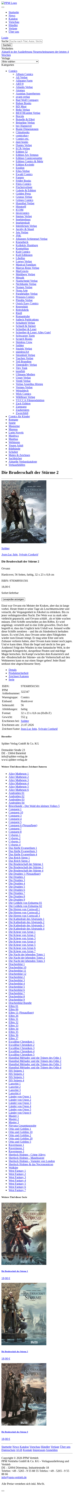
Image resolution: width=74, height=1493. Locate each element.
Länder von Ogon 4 (20, 1106)
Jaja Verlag (22, 232)
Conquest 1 (15, 809)
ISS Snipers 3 (16, 1077)
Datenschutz (8, 1450)
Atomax (20, 90)
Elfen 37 (13, 1038)
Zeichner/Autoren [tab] (19, 676)
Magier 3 (14, 1122)
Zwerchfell (22, 413)
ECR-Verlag (23, 148)
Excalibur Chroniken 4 (21, 1051)
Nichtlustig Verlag (26, 284)
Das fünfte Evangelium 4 (23, 854)
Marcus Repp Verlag (27, 267)
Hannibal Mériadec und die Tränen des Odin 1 (35, 1057)
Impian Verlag (24, 216)
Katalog (13, 18)
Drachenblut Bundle (20, 1002)
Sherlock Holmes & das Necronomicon (31, 1164)
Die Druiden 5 (17, 886)
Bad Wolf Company (27, 100)
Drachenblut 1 (17, 964)
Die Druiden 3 (17, 880)
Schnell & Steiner (26, 326)
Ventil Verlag (23, 380)
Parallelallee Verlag (27, 293)
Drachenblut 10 (17, 967)
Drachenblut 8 (17, 996)
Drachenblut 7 (17, 993)
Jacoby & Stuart (25, 229)
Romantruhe (23, 316)
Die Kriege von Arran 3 (22, 938)
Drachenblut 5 (17, 986)
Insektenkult (23, 222)
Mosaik (20, 277)
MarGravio (22, 271)
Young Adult (16, 445)
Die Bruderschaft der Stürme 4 (26, 870)
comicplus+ (22, 135)
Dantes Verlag (24, 145)
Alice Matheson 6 (19, 789)
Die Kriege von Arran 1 (22, 931)
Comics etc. (22, 138)
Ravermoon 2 (16, 1148)
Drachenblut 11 (17, 970)
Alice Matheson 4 (19, 783)
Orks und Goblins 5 (20, 1141)
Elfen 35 (13, 1031)
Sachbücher (15, 458)
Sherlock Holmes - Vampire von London (32, 1161)
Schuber (13, 451)
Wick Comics (23, 393)
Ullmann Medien (25, 374)
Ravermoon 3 (16, 1151)
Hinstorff (21, 206)
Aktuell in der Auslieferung (17, 51)
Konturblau (22, 248)
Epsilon (20, 167)
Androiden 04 (16, 802)
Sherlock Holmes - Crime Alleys (27, 1154)
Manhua (13, 439)
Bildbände (14, 448)
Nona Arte (22, 290)
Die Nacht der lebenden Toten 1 (27, 954)
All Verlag (21, 77)
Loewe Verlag (24, 261)
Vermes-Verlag (24, 387)
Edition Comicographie (29, 158)
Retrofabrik (22, 309)
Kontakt (27, 1450)
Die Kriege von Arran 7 (22, 951)
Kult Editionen (24, 254)
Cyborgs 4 (14, 844)
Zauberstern (22, 409)
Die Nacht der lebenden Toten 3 (27, 960)
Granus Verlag (24, 196)
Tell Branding (23, 361)
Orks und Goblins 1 (20, 1128)
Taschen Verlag (24, 358)
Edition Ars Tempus (27, 154)
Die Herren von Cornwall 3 (24, 915)
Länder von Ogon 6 (20, 1112)
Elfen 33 (13, 1025)
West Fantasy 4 (17, 1180)
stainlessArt (22, 351)
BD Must (21, 106)
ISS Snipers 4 (16, 1080)
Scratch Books (24, 338)
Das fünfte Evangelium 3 (23, 851)
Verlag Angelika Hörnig (29, 384)
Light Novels (16, 432)
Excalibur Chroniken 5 (21, 1054)
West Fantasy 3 (17, 1177)
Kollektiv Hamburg (27, 245)
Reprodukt (22, 306)
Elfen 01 (13, 1006)
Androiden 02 (16, 796)
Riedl (19, 313)
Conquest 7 (15, 828)
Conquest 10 (16, 812)
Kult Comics (23, 251)
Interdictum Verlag (26, 225)
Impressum (39, 1450)
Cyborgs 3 (14, 841)
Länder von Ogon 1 (20, 1096)
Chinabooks (22, 132)
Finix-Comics (23, 183)
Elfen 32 (13, 1022)
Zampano (21, 406)
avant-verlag (23, 96)
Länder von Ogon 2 (20, 1099)
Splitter (20, 345)
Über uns (14, 31)
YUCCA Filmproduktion (30, 400)
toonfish (20, 371)
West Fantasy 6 (17, 1186)
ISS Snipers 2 (16, 1073)
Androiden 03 (16, 799)
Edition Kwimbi (25, 164)
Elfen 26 (13, 1015)
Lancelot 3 (15, 1090)
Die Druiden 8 (17, 896)
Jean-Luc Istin (9, 554)
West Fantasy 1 (17, 1170)
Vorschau (14, 21)
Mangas (13, 429)
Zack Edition (23, 403)
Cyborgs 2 (14, 838)
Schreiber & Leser (26, 329)
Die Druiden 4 (17, 883)
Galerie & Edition (26, 190)
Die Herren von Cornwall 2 (24, 912)
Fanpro (20, 177)
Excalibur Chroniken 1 (21, 1041)
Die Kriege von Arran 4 (22, 941)
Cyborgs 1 (14, 835)
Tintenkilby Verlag (26, 364)
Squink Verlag (24, 348)
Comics (13, 70)
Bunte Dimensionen (27, 129)
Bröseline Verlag (25, 122)
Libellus (20, 258)
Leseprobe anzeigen (13, 599)
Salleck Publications (27, 319)
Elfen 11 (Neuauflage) (21, 1012)
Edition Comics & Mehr (29, 161)
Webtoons (14, 442)
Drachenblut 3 (17, 980)
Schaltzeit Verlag (25, 322)
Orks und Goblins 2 (20, 1135)
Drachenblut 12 (17, 973)
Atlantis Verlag (24, 87)
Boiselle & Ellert (25, 119)
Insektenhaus (23, 219)
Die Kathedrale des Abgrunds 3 (26, 925)
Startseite (14, 12)
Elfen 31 (13, 1019)
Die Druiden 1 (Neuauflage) (25, 873)
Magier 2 (14, 1119)
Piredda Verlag (24, 300)
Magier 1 (14, 1115)
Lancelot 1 (15, 1083)
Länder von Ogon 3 (20, 1103)
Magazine (14, 426)
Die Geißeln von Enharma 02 (25, 906)
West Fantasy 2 (17, 1174)
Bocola (20, 116)
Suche (4, 41)
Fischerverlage (24, 187)
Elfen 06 (13, 1009)
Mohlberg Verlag (25, 274)
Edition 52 (22, 151)
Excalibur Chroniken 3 (21, 1048)
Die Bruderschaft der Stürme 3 (26, 867)
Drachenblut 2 (17, 977)
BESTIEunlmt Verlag (28, 112)
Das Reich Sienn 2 (19, 860)
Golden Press (23, 193)
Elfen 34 (13, 1028)
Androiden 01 (16, 793)
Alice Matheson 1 (19, 773)
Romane (13, 419)
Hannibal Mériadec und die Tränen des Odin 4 (35, 1067)
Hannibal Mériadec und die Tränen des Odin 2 (35, 1061)
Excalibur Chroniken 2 (21, 1044)
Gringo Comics (24, 200)
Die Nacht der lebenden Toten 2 (27, 957)
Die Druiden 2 (17, 877)
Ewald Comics (24, 174)
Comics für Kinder (19, 416)
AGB (19, 1450)
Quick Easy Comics (27, 303)
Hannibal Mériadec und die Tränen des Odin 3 (35, 1064)
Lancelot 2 (15, 1086)
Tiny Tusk (21, 367)
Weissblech (22, 390)
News (12, 15)
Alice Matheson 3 (19, 780)
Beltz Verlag (23, 109)
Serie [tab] (11, 679)
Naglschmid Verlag (27, 280)
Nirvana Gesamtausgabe (22, 1125)
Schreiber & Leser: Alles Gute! (33, 332)
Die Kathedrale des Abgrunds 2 (26, 922)
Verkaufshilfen (17, 464)
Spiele (12, 422)
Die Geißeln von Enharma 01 (25, 902)
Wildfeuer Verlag (25, 397)
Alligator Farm (24, 80)
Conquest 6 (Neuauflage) (23, 825)
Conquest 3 (15, 815)
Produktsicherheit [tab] (18, 673)
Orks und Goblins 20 (21, 1138)
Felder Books (23, 180)
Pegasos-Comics (25, 296)
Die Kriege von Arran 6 (22, 948)
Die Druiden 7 (17, 893)
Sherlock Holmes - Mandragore (26, 1157)
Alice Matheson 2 (19, 776)
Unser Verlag (23, 377)
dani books (22, 141)
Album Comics (24, 74)
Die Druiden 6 (17, 889)
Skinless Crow (24, 342)
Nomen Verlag (24, 287)
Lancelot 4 (15, 1093)
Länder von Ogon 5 (20, 1109)
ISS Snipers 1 (16, 1070)
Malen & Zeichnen (19, 455)
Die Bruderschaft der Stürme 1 (26, 864)
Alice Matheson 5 (19, 786)
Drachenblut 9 (17, 999)
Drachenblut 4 (17, 983)
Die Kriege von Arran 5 (22, 944)
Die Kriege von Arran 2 (22, 935)
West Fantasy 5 (17, 1183)
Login (4, 37)
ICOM (19, 209)
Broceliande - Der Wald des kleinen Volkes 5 (34, 805)
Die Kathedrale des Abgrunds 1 (26, 918)
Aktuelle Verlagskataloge (23, 461)
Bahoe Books (23, 103)
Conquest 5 (15, 822)
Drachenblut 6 (17, 990)
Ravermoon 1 (16, 1144)
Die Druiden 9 (17, 899)
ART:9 (20, 83)
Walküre (13, 1167)
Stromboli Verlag (25, 355)
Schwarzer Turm (25, 335)
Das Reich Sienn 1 (19, 857)
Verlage (13, 28)
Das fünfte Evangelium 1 (23, 847)
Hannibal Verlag (25, 203)
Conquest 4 (15, 818)
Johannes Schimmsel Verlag (31, 238)
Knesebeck (22, 242)
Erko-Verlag (23, 171)
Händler (13, 25)
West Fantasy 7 (17, 1190)
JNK (18, 235)
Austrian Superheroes (28, 93)
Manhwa (14, 435)
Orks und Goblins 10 (21, 1132)
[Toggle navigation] (2, 7)
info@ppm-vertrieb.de (14, 1477)
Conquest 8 (15, 831)
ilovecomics (22, 213)
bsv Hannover (24, 125)
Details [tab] (13, 669)
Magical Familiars (26, 264)
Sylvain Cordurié (28, 554)
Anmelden (52, 1450)
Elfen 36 (13, 1035)
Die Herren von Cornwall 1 (24, 909)
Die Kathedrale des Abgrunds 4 (26, 928)
